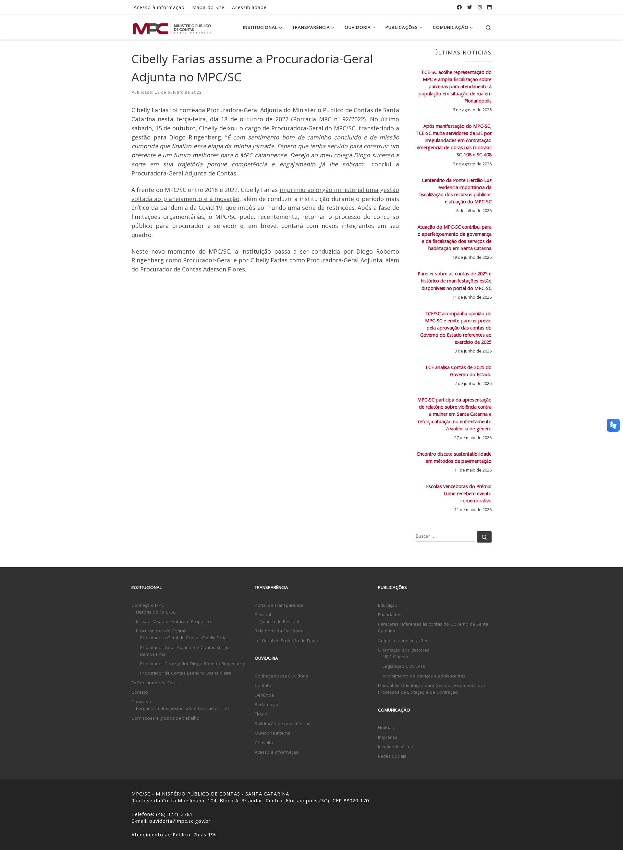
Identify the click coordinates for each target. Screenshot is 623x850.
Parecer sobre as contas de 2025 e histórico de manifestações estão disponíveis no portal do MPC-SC (455, 280)
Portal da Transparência (279, 605)
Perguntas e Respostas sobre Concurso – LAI (182, 708)
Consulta (264, 743)
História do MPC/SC (156, 612)
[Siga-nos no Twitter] (469, 7)
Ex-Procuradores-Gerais (155, 683)
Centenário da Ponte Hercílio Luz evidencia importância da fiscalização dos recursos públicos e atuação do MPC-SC (455, 191)
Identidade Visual (395, 746)
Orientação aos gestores (403, 650)
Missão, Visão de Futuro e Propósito (173, 621)
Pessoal (263, 614)
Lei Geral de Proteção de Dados (288, 640)
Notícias (386, 727)
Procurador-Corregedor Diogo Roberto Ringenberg (192, 663)
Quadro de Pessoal (279, 621)
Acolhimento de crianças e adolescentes (424, 676)
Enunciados (389, 614)
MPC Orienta (395, 657)
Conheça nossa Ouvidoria (281, 676)
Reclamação (267, 704)
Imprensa (387, 737)
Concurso (141, 701)
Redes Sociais (392, 756)
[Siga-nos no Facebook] (459, 7)
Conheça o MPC (147, 605)
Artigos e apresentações (403, 640)
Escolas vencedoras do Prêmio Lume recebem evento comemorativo (459, 493)
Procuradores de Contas (161, 631)
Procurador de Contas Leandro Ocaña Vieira (185, 673)
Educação (387, 605)
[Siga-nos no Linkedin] (489, 7)
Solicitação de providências (282, 723)
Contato (139, 692)
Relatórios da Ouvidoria (279, 631)
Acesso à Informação (277, 752)
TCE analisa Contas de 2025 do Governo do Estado (458, 370)
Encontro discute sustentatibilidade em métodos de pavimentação (454, 457)
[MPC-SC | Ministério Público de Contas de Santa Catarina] (172, 27)
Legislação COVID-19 (404, 666)
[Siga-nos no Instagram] (480, 7)
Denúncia (264, 695)
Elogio (261, 714)
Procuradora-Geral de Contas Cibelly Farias (184, 637)
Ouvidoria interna (272, 733)
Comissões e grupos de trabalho (165, 718)
